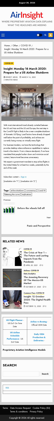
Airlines (27, 270)
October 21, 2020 (33, 287)
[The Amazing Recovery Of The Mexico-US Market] (12, 278)
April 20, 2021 (32, 265)
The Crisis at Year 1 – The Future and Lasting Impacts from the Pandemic (36, 257)
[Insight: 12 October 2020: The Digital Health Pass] (12, 299)
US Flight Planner (14, 320)
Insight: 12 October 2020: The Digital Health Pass (37, 299)
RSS (7, 387)
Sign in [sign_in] (23, 176)
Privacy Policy (36, 411)
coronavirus (31, 190)
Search (10, 365)
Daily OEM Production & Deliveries (39, 337)
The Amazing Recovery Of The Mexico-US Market (36, 280)
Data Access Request (20, 408)
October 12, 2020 (33, 306)
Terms (5, 408)
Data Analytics (30, 274)
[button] (3, 35)
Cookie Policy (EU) (41, 408)
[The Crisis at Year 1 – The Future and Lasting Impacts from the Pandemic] (12, 256)
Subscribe (50, 35)
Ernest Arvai (12, 77)
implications (26, 194)
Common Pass (29, 293)
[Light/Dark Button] (39, 35)
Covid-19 (41, 190)
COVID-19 (9, 63)
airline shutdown (17, 190)
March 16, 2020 (29, 77)
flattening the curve (12, 194)
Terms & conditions (19, 411)
